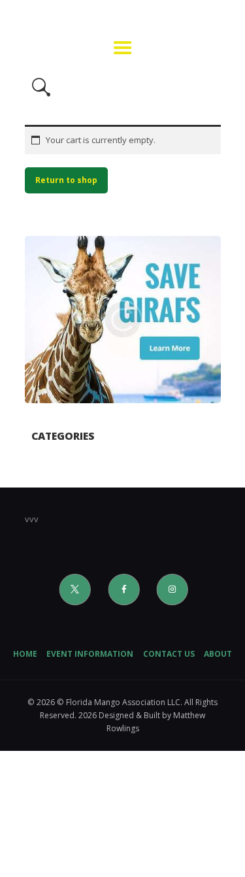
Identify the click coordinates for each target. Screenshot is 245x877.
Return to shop (66, 180)
